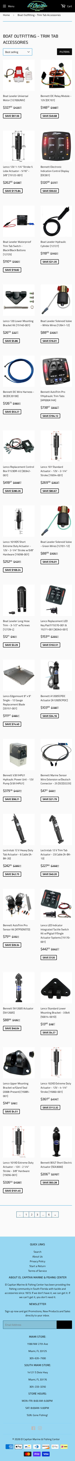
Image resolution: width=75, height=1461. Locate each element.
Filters (64, 51)
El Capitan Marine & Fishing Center (40, 1439)
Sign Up (64, 1324)
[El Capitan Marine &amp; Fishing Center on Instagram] (40, 1429)
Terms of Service (37, 1271)
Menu (11, 6)
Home (6, 15)
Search (37, 1252)
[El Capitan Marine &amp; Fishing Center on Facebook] (33, 1429)
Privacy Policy (37, 1261)
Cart (69, 6)
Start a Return (37, 1266)
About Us (37, 1256)
